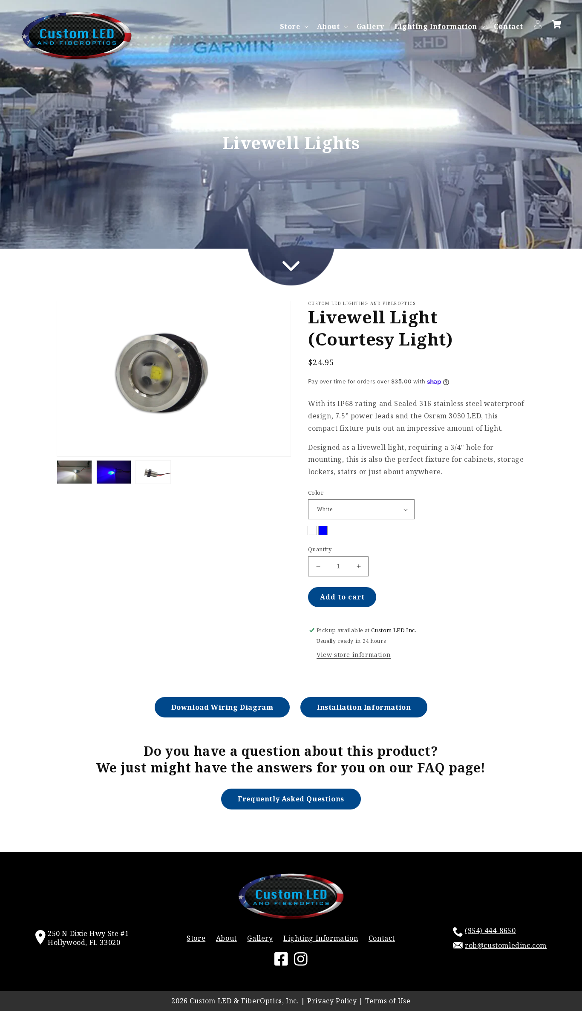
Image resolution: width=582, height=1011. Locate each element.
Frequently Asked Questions (291, 799)
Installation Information (364, 707)
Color (315, 492)
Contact (382, 938)
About (328, 26)
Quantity (319, 549)
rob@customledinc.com (506, 945)
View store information (354, 655)
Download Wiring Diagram (222, 707)
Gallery (260, 938)
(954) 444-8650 (490, 930)
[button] (293, 26)
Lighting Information (436, 26)
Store (290, 26)
